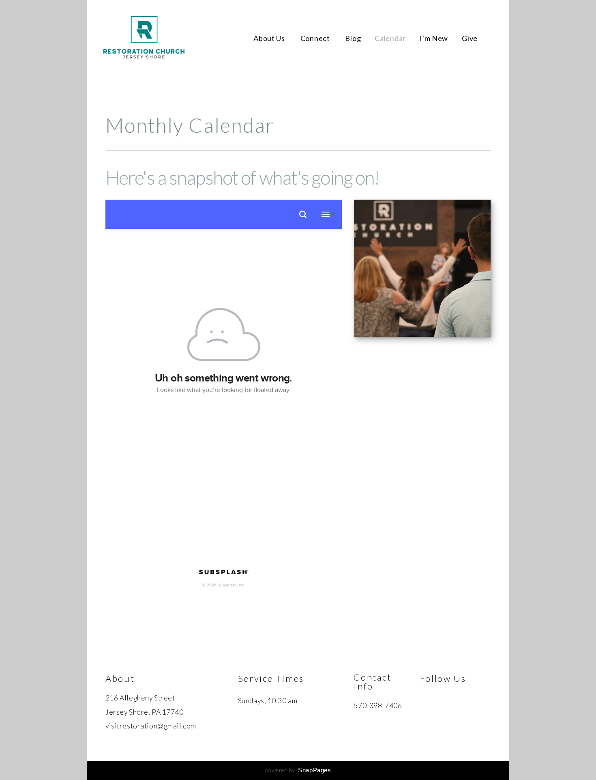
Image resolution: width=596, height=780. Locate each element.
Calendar (390, 38)
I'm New (434, 38)
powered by (298, 770)
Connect (316, 38)
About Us (269, 38)
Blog (353, 38)
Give (470, 38)
